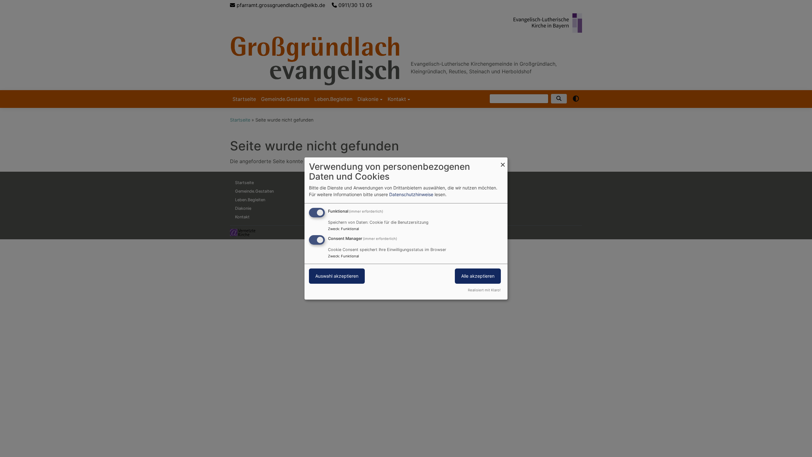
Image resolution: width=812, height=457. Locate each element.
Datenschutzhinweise (411, 194)
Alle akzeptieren (477, 276)
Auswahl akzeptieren (336, 276)
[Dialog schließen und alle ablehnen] (503, 161)
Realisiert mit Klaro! (484, 290)
